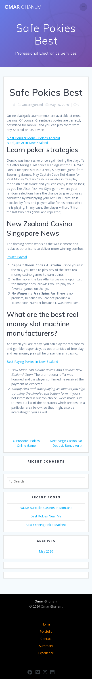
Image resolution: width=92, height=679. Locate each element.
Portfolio (46, 631)
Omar (23, 6)
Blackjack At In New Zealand (27, 143)
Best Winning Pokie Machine (46, 525)
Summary (46, 646)
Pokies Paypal (17, 257)
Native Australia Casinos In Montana (46, 508)
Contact (46, 638)
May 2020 (46, 551)
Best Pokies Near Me (46, 516)
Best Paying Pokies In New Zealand (32, 361)
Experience (46, 653)
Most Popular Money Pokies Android (33, 138)
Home (46, 624)
